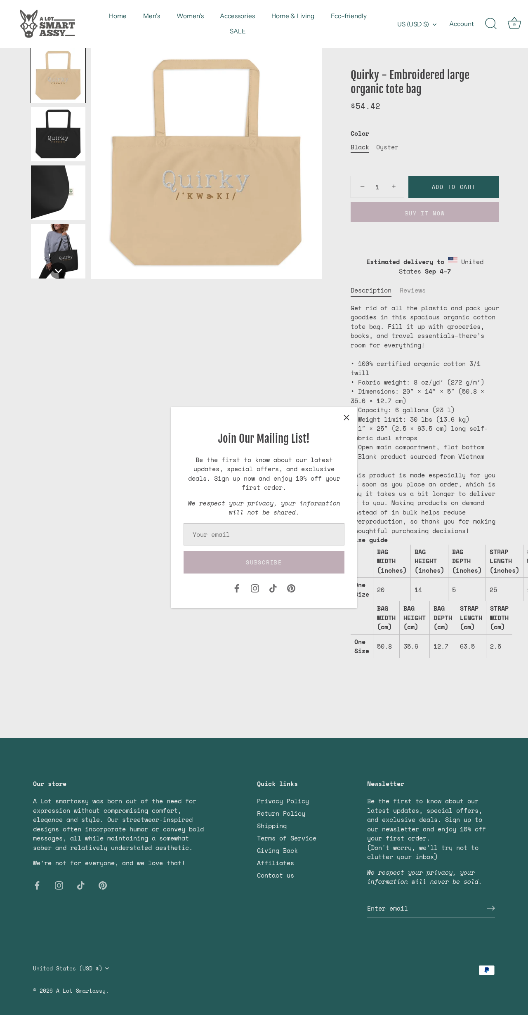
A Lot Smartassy (81, 990)
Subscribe (264, 562)
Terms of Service (286, 838)
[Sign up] (491, 908)
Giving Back (277, 850)
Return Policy (281, 813)
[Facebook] (237, 587)
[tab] (375, 290)
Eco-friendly (349, 16)
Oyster (387, 147)
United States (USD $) (67, 968)
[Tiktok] (273, 587)
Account (461, 24)
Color (360, 133)
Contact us (275, 875)
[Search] (491, 24)
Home (118, 16)
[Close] (346, 417)
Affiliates (275, 862)
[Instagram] (255, 587)
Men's (151, 16)
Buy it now (425, 213)
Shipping (272, 825)
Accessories (237, 16)
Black (360, 147)
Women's (190, 16)
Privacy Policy (283, 800)
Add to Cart (454, 187)
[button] (58, 75)
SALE (238, 31)
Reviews (413, 290)
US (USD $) (413, 24)
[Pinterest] (291, 587)
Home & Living (292, 16)
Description (371, 290)
